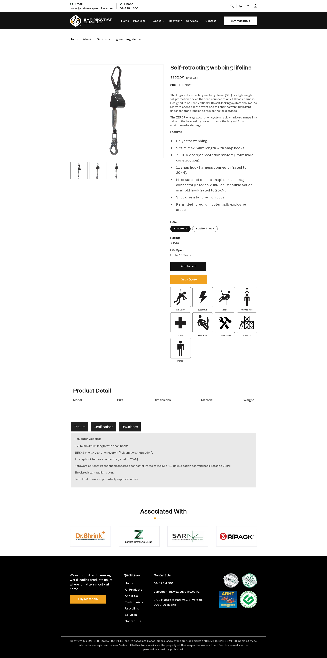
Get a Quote (189, 279)
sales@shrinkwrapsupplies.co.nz (92, 8)
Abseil (87, 39)
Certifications (103, 427)
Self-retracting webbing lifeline (119, 39)
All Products (133, 589)
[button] (232, 6)
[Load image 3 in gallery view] (116, 170)
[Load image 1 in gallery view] (79, 170)
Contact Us (133, 621)
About (157, 21)
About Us (131, 596)
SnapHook (180, 229)
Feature (79, 427)
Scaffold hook (205, 229)
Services (192, 21)
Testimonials (134, 602)
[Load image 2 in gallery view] (97, 170)
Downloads (129, 427)
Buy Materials (240, 21)
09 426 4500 (129, 8)
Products (139, 21)
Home (74, 39)
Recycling (131, 608)
